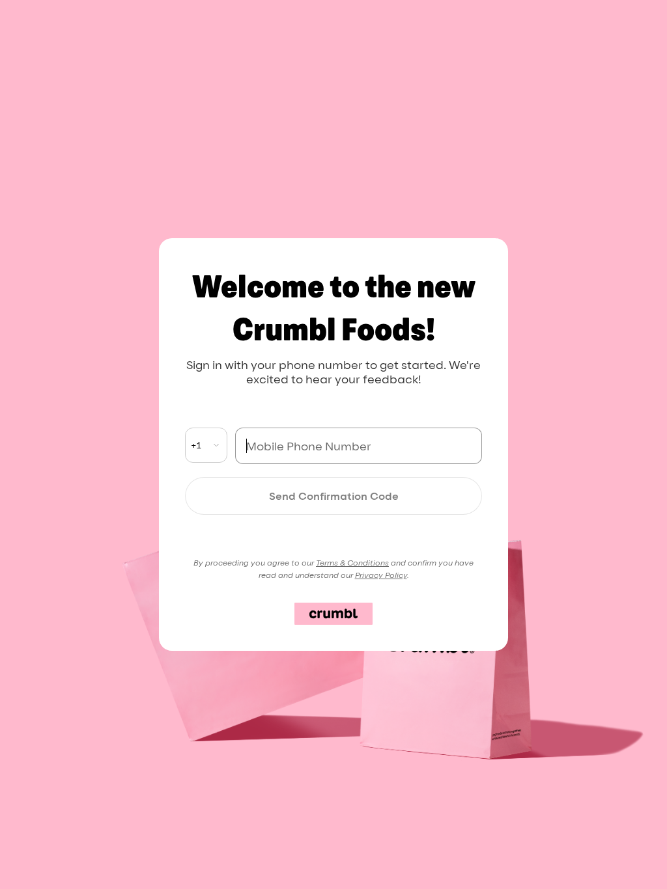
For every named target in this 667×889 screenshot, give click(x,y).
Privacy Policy (381, 575)
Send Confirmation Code (334, 495)
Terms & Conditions (352, 563)
